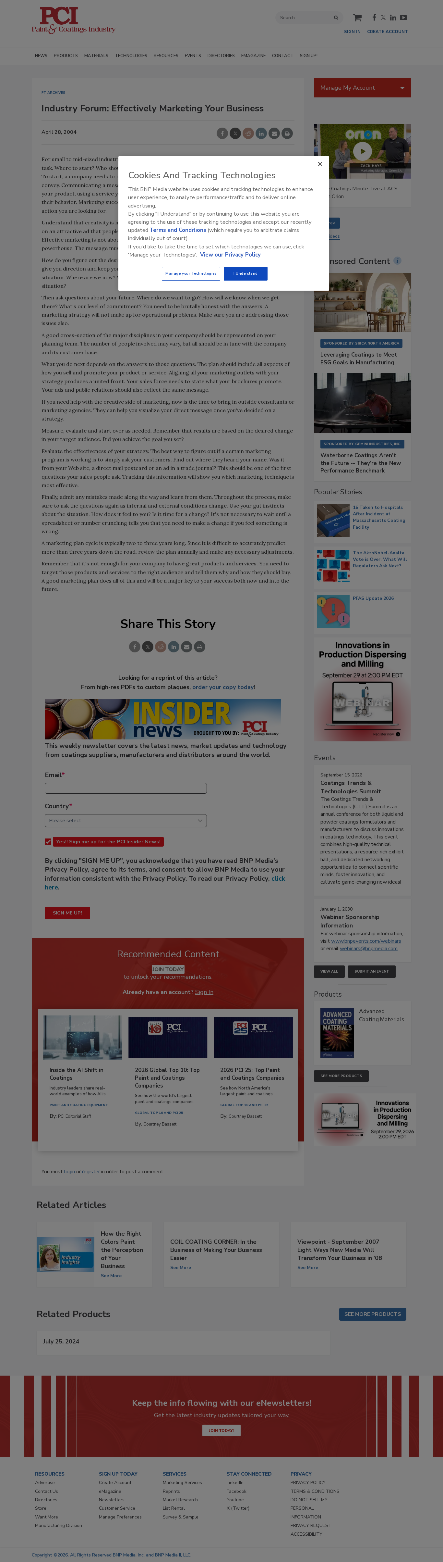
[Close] (320, 164)
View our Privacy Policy (230, 254)
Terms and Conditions (178, 230)
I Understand (245, 273)
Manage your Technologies (191, 273)
